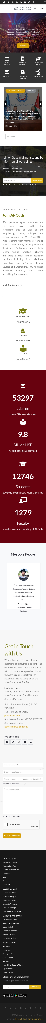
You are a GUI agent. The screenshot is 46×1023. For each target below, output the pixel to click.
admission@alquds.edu (16, 726)
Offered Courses (9, 934)
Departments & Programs (12, 923)
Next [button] (42, 585)
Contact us (6, 884)
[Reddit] (25, 2)
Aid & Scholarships (9, 907)
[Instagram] (12, 2)
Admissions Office (9, 892)
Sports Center (8, 957)
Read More (23, 45)
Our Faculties (7, 76)
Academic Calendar (10, 930)
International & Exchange (12, 911)
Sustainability (38, 76)
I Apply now (22, 321)
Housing (6, 961)
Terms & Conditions (35, 1019)
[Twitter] (8, 2)
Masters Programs (9, 900)
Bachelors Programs (10, 896)
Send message (13, 835)
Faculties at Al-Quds (10, 919)
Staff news (30, 91)
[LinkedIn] (21, 2)
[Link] (22, 8)
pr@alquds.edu (12, 715)
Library (5, 877)
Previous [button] (3, 585)
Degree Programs (7, 63)
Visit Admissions (11, 285)
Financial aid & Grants (38, 63)
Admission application (22, 63)
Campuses (6, 873)
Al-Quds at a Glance (10, 862)
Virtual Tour (7, 950)
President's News (15, 91)
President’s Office (9, 866)
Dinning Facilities (9, 953)
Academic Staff (8, 927)
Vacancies (6, 880)
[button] (5, 104)
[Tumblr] (33, 2)
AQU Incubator (8, 968)
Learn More (22, 359)
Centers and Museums (11, 869)
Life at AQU (7, 946)
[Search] (2, 8)
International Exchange (23, 77)
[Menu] (35, 8)
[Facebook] (4, 2)
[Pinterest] (29, 2)
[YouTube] (16, 2)
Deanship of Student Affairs (13, 965)
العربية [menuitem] (42, 8)
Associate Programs (10, 904)
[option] (23, 113)
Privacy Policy (20, 1019)
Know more (22, 340)
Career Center (8, 972)
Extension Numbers (10, 938)
